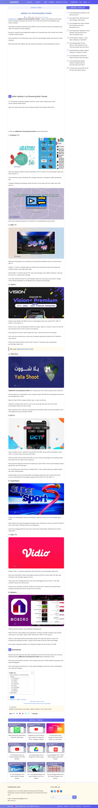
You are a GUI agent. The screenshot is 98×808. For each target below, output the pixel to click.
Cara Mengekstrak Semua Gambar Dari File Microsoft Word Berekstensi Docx (79, 25)
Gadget (38, 2)
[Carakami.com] (13, 2)
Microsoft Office (61, 2)
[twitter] (16, 713)
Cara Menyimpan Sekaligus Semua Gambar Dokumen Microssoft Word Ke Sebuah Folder (79, 32)
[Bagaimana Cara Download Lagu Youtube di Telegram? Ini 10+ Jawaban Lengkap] (36, 732)
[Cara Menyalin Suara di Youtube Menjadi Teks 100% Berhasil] (17, 752)
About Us (59, 806)
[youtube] (58, 792)
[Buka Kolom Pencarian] (89, 2)
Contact (72, 806)
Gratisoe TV (14, 699)
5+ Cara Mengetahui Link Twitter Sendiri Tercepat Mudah (17, 776)
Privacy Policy (86, 806)
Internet (51, 2)
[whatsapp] (28, 713)
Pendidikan (74, 2)
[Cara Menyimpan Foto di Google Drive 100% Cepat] (36, 752)
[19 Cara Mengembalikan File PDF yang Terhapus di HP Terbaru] (55, 771)
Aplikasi (29, 2)
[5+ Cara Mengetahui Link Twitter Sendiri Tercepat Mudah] (17, 771)
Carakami (33, 7)
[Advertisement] (36, 70)
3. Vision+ (15, 681)
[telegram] (25, 713)
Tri (26, 17)
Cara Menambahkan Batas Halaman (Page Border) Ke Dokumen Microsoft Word (77, 63)
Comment (46, 17)
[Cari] (74, 797)
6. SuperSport (16, 687)
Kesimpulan (13, 692)
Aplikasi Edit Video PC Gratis (25, 349)
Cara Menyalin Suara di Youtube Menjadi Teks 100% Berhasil (17, 757)
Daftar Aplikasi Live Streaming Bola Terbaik (19, 675)
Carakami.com (12, 19)
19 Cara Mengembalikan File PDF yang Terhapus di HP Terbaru (55, 776)
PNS (80, 2)
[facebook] (14, 713)
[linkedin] (22, 713)
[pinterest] (19, 713)
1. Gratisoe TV (15, 678)
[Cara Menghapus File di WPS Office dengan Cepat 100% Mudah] (55, 752)
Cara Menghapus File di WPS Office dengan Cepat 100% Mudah (55, 757)
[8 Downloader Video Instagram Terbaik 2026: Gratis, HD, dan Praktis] (55, 732)
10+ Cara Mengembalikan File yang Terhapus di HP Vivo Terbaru (36, 776)
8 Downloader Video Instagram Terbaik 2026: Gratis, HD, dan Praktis (55, 737)
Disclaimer (78, 806)
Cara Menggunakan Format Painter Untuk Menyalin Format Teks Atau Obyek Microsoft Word (79, 45)
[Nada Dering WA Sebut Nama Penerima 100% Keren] (17, 732)
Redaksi (66, 806)
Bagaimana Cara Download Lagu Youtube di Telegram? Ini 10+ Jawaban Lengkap (36, 737)
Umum (85, 2)
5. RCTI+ (15, 685)
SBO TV (20, 699)
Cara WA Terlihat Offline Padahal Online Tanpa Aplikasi (37, 703)
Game (45, 2)
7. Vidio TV (15, 689)
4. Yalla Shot (16, 683)
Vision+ (24, 699)
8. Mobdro (15, 690)
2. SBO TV (15, 680)
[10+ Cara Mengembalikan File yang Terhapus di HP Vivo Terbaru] (36, 771)
